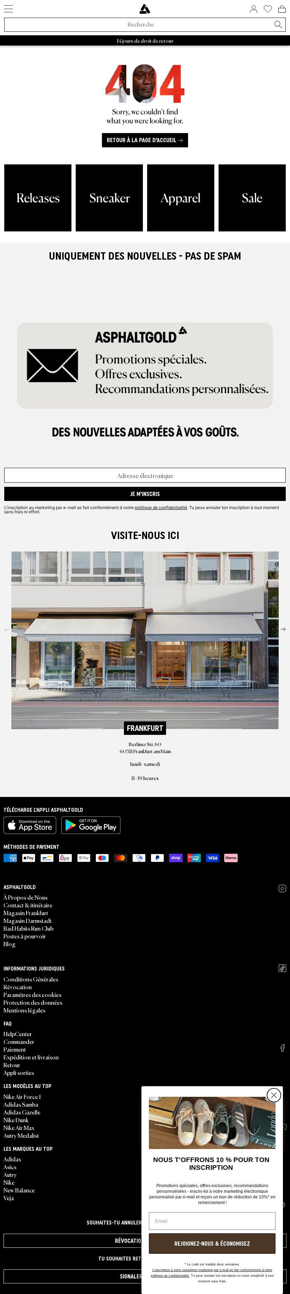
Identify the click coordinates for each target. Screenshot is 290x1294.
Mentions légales (24, 1010)
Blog (10, 944)
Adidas (12, 1159)
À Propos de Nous (25, 897)
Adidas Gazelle (22, 1112)
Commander (19, 1041)
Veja (9, 1198)
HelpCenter (18, 1034)
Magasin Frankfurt (26, 913)
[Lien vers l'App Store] (30, 825)
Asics (10, 1167)
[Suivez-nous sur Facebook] (282, 1048)
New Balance (19, 1190)
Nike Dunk (16, 1120)
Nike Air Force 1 (22, 1096)
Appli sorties (19, 1072)
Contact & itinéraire (28, 905)
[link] (145, 9)
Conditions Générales (31, 979)
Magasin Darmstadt (28, 920)
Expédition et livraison (31, 1057)
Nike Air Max (19, 1127)
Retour (12, 1065)
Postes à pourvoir (25, 936)
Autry (10, 1174)
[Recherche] (278, 25)
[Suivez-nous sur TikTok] (282, 968)
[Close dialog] (274, 1095)
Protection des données (33, 1002)
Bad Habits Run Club (28, 928)
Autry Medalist (21, 1135)
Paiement (15, 1049)
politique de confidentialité (161, 507)
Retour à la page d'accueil (141, 140)
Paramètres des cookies (32, 994)
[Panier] (282, 8)
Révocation (18, 987)
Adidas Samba (21, 1104)
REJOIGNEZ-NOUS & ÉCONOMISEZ (212, 1243)
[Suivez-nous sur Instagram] (282, 888)
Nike (9, 1182)
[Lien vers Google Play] (91, 825)
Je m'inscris (145, 494)
